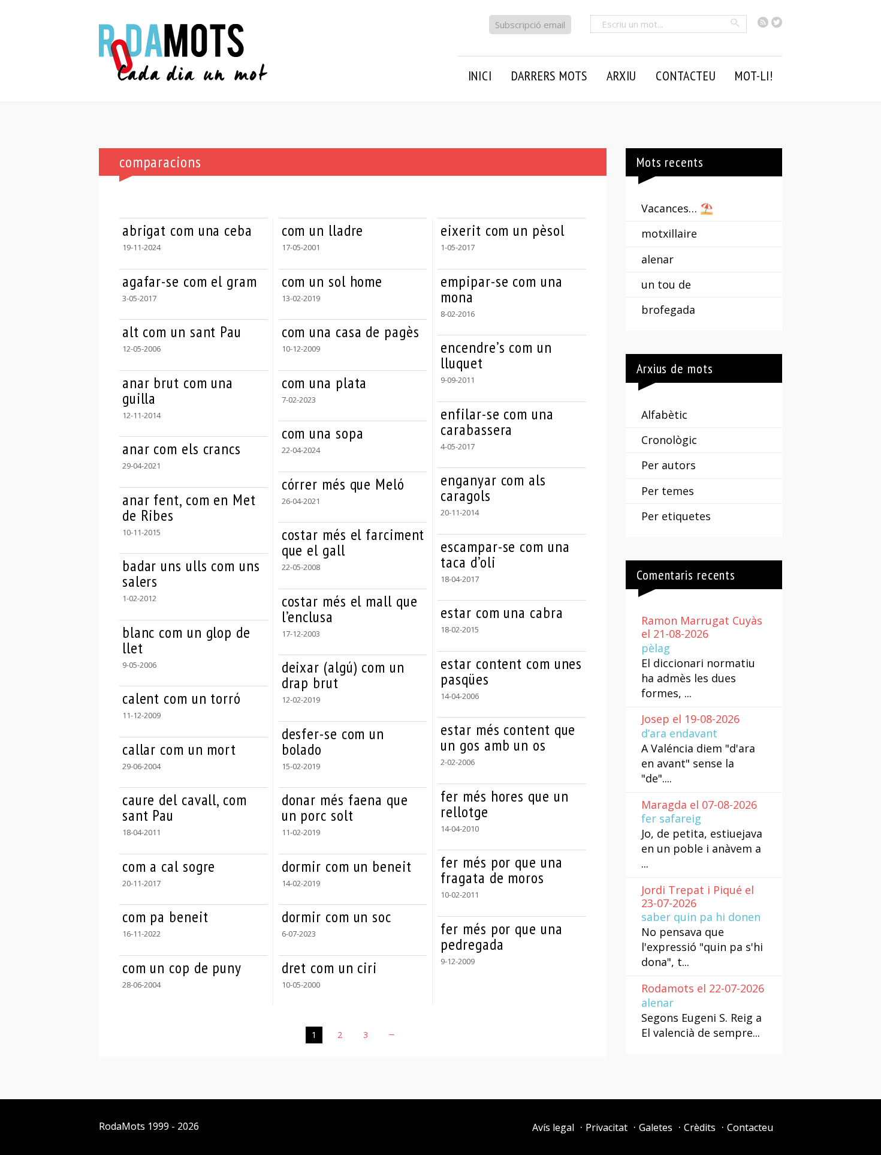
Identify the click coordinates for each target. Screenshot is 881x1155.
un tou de (666, 284)
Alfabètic (664, 414)
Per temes (667, 491)
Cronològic (669, 440)
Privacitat (606, 1127)
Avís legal (553, 1127)
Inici (480, 75)
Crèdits (700, 1127)
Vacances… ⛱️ (677, 208)
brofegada (668, 309)
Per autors (668, 465)
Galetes (655, 1127)
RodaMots (122, 1126)
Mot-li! (754, 75)
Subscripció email (530, 25)
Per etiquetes (676, 516)
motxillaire (669, 233)
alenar (657, 259)
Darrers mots (549, 75)
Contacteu (750, 1127)
